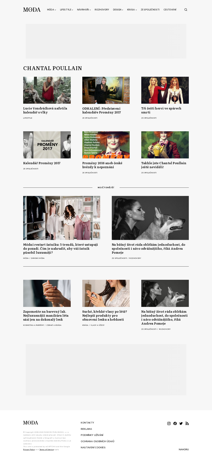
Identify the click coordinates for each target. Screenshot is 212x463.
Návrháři (83, 9)
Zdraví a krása (53, 325)
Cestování (170, 9)
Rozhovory (102, 9)
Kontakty (87, 422)
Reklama (86, 428)
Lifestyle (65, 9)
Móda (50, 9)
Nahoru (184, 449)
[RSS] (187, 424)
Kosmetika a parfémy (34, 325)
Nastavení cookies (93, 447)
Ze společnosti (150, 9)
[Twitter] (181, 424)
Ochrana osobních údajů (97, 441)
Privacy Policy (29, 449)
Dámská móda (37, 258)
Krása (131, 9)
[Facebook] (175, 424)
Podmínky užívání (92, 435)
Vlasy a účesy (97, 325)
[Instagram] (169, 424)
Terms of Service (46, 449)
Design (117, 9)
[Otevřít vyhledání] (186, 10)
